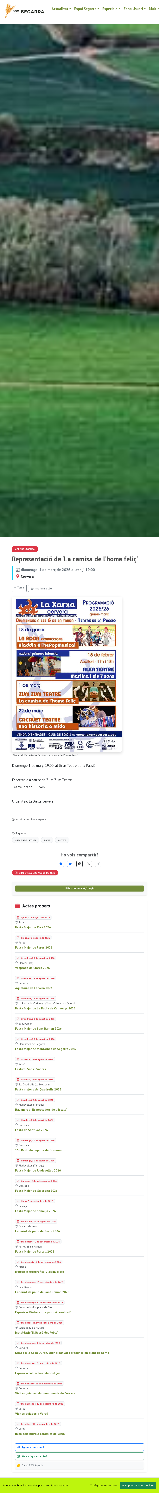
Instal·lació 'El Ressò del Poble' (36, 1332)
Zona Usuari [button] (133, 8)
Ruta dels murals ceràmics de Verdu (40, 1434)
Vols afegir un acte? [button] (34, 1456)
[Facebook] (61, 864)
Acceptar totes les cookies (138, 1485)
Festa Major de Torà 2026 (33, 927)
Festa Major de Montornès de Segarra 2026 (45, 1049)
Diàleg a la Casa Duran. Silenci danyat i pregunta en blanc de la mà (62, 1353)
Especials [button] (110, 8)
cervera (62, 839)
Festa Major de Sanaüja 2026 (35, 1211)
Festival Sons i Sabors (30, 1069)
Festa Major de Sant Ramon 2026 (38, 1028)
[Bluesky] (70, 864)
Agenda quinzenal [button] (32, 1447)
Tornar (20, 587)
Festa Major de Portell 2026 (34, 1251)
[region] (79, 1485)
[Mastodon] (79, 864)
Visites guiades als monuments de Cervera (45, 1393)
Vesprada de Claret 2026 (32, 968)
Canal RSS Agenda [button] (32, 1465)
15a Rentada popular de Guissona (38, 1150)
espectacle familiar (25, 839)
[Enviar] (98, 864)
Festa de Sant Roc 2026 (31, 1130)
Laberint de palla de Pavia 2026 (37, 1231)
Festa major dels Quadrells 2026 (38, 1089)
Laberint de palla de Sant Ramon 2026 (42, 1292)
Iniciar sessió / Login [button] (80, 888)
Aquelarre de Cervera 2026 (34, 988)
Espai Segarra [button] (85, 8)
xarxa (47, 839)
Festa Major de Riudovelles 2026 (38, 1170)
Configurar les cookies (103, 1485)
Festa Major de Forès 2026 (33, 947)
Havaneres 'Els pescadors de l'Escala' (41, 1109)
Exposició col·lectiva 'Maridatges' (38, 1373)
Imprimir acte (43, 588)
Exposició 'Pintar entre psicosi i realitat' (43, 1312)
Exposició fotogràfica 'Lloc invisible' (40, 1272)
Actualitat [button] (60, 8)
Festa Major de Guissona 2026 (36, 1190)
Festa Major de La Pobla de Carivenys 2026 (45, 1008)
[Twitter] (89, 864)
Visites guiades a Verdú (31, 1413)
